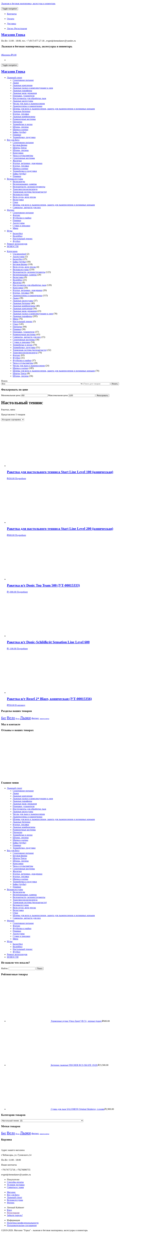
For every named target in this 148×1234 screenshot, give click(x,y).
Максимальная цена (58, 395)
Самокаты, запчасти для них (27, 207)
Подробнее (20, 478)
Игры (9, 231)
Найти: (4, 968)
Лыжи (16, 83)
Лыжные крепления (22, 85)
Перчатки (17, 121)
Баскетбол (18, 233)
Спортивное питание (23, 80)
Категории (12, 251)
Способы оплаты (15, 1182)
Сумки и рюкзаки (21, 225)
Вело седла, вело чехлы (24, 197)
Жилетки (17, 160)
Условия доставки (16, 1184)
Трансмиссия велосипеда (25, 189)
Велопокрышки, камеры (25, 184)
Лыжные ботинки (21, 111)
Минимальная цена (10, 395)
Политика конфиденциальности (23, 1223)
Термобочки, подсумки (24, 137)
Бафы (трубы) (19, 132)
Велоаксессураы (15, 1200)
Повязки (17, 134)
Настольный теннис (23, 238)
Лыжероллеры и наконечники (27, 106)
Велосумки (18, 199)
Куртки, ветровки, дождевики (27, 163)
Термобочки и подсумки (25, 171)
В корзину (20, 705)
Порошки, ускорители (24, 96)
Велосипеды (19, 181)
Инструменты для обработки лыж (29, 98)
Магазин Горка (13, 35)
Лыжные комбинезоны (24, 116)
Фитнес (10, 210)
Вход (9, 1210)
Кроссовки (18, 153)
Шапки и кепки (20, 129)
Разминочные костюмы (24, 119)
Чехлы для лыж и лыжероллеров (29, 103)
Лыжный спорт (14, 77)
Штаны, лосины (21, 127)
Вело (11, 718)
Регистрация (13, 1212)
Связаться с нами (15, 1187)
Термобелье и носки (23, 124)
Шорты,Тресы (20, 147)
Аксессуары (19, 223)
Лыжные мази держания (25, 93)
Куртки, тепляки (21, 114)
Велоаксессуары (15, 179)
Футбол (16, 241)
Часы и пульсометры (23, 155)
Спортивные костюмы (24, 158)
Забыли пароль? (15, 1215)
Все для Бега (13, 140)
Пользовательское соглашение (22, 1225)
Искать (115, 384)
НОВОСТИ (12, 246)
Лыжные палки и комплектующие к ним (33, 88)
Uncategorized (19, 254)
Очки (15, 202)
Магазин (11, 1192)
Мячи (15, 228)
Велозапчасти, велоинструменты (29, 186)
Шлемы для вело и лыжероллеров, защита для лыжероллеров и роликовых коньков (54, 109)
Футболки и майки (22, 218)
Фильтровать (102, 395)
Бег (3, 718)
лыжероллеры (44, 718)
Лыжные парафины (22, 90)
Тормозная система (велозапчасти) (30, 192)
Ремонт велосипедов (17, 244)
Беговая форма (20, 145)
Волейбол (17, 236)
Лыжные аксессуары (23, 101)
